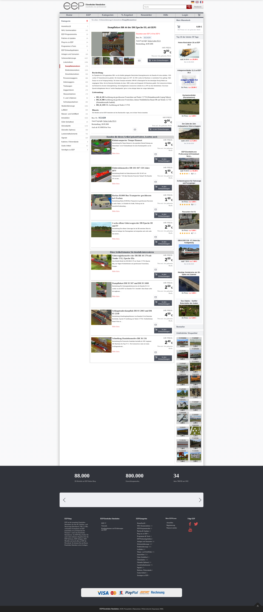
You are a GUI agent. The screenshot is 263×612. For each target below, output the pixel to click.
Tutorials (104, 526)
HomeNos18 (66, 26)
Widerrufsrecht (146, 609)
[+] (113, 44)
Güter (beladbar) (67, 122)
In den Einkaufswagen (160, 60)
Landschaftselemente (69, 134)
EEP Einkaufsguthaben (70, 50)
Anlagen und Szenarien (70, 54)
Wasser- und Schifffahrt (70, 114)
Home (69, 15)
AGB (121, 609)
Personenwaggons (70, 78)
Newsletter (146, 15)
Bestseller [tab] (180, 327)
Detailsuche (197, 7)
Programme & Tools (68, 46)
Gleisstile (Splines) (68, 130)
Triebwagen (67, 86)
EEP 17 (103, 523)
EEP (88, 15)
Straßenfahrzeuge (68, 106)
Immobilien (65, 118)
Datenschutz (137, 609)
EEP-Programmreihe (69, 34)
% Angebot (127, 15)
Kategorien (108, 15)
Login (185, 15)
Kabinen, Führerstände (69, 142)
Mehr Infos (116, 153)
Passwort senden (172, 528)
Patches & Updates (68, 38)
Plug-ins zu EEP (67, 42)
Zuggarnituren (68, 90)
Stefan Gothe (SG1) (154, 41)
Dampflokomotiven (72, 66)
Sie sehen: (95, 20)
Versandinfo (128, 609)
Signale (64, 138)
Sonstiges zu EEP (68, 150)
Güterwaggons (68, 82)
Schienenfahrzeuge (68, 58)
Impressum (155, 609)
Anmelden (170, 522)
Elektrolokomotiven (72, 70)
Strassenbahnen (69, 94)
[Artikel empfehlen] (139, 60)
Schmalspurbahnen (70, 102)
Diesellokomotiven (72, 74)
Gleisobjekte (66, 126)
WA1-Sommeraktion (68, 30)
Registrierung (171, 525)
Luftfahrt (64, 110)
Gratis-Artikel (66, 146)
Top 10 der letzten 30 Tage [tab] (187, 37)
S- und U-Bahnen (69, 98)
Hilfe (165, 15)
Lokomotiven (68, 62)
